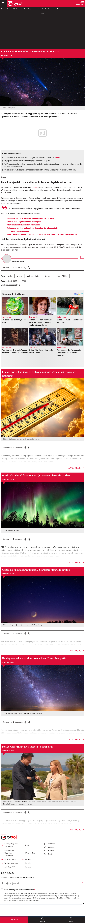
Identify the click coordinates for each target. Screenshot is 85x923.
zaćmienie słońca (33, 276)
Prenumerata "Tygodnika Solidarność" (9, 853)
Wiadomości (17, 9)
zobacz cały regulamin (31, 900)
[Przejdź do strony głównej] (15, 3)
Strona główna (6, 9)
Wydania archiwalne (11, 863)
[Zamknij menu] (3, 3)
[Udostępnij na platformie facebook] (25, 267)
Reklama (28, 867)
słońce (19, 276)
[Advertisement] (42, 29)
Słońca (57, 157)
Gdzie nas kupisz (10, 859)
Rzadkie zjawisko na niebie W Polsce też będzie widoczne (43, 9)
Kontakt (28, 863)
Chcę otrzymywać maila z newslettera (19, 889)
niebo (10, 276)
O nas (27, 845)
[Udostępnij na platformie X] (29, 267)
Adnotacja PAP (10, 867)
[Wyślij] (82, 883)
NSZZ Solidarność (80, 3)
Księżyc (35, 187)
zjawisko (47, 276)
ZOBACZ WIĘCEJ (61, 276)
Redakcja (28, 859)
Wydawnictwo (30, 853)
